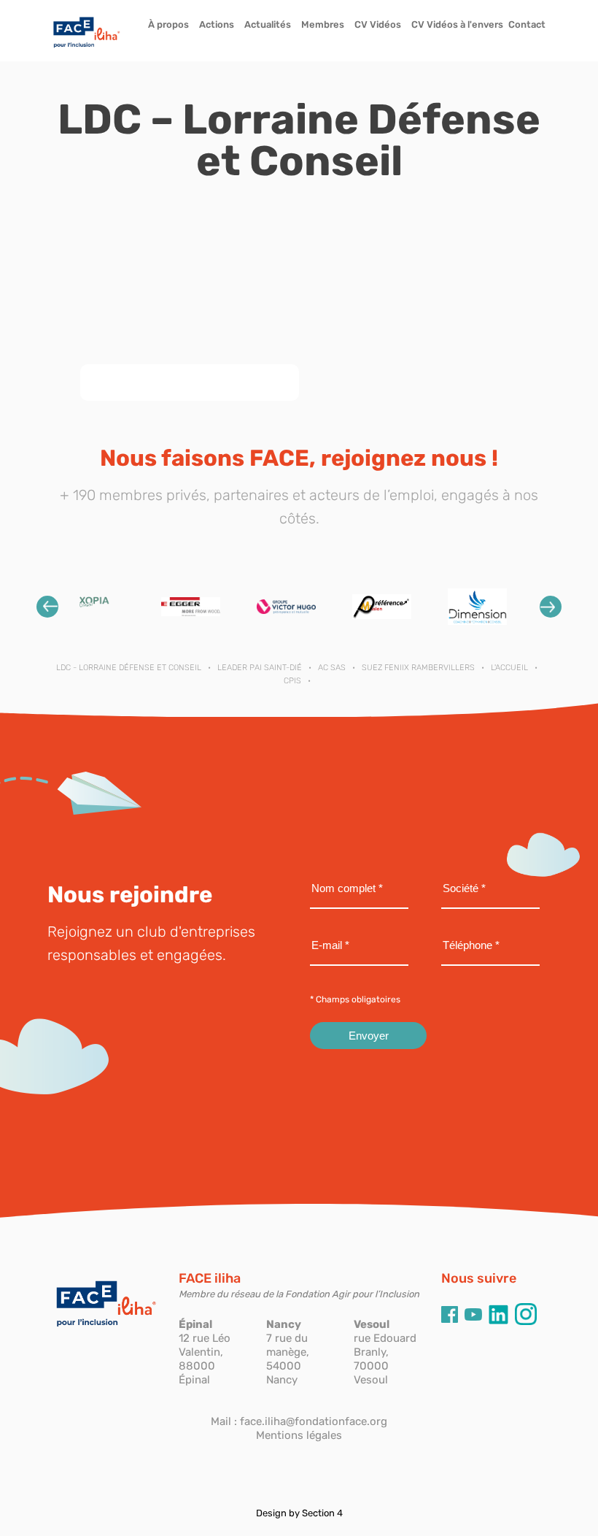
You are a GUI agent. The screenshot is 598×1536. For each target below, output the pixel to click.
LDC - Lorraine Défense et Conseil (128, 667)
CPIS (292, 681)
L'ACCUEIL (509, 667)
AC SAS (332, 667)
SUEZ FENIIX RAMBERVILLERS (418, 667)
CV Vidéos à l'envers (457, 24)
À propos (168, 24)
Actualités (267, 24)
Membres (322, 24)
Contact (526, 24)
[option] (95, 606)
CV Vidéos (377, 24)
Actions (216, 24)
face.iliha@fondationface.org (313, 1421)
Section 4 (322, 1513)
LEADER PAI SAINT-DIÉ (259, 667)
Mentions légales (299, 1435)
